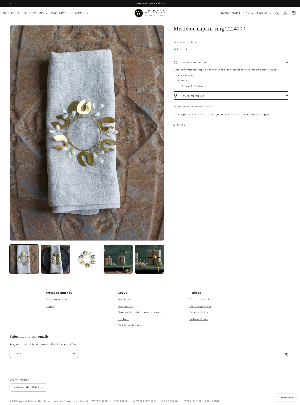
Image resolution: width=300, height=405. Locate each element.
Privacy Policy (199, 312)
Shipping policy (169, 400)
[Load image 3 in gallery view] (86, 259)
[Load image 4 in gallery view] (118, 259)
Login (50, 306)
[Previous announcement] (10, 3)
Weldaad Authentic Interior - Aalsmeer (41, 401)
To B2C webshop (129, 325)
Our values (125, 306)
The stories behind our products (140, 312)
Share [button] (181, 124)
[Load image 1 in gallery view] (24, 259)
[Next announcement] (289, 3)
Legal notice (212, 400)
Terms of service (191, 400)
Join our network (58, 299)
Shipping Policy (200, 306)
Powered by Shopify (76, 401)
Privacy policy (100, 400)
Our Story (124, 299)
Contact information (144, 400)
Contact (123, 319)
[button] (35, 13)
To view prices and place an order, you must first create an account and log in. (222, 114)
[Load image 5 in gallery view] (149, 259)
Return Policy (198, 319)
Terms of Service (200, 299)
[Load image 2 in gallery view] (55, 259)
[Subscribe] (74, 353)
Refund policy (120, 400)
